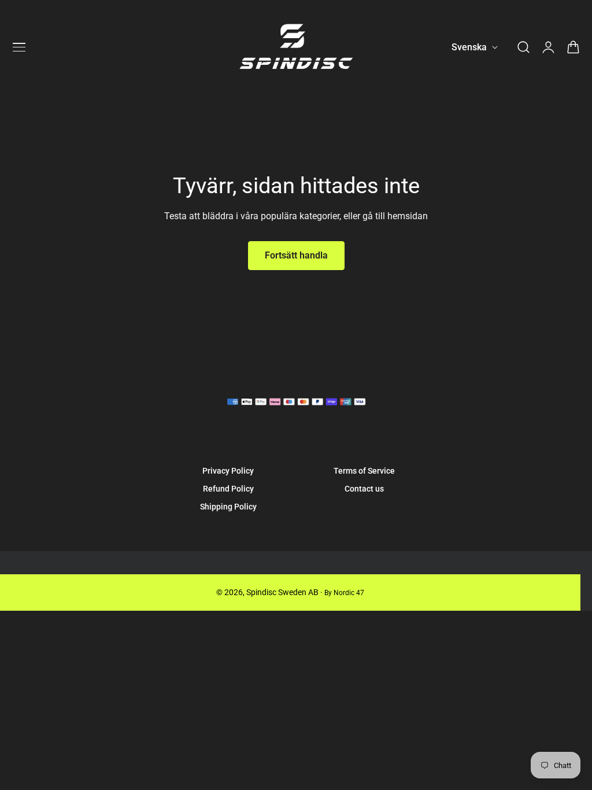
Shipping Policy (228, 506)
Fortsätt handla (296, 255)
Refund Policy (228, 488)
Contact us (364, 488)
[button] (19, 47)
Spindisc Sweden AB (282, 592)
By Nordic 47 (344, 593)
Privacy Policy (228, 470)
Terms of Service (364, 470)
